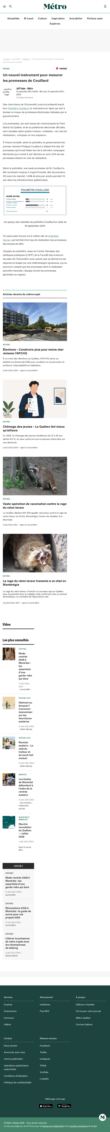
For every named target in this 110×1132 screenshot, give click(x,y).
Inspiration (58, 18)
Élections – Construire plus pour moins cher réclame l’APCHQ (33, 351)
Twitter (43, 1052)
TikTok (43, 1065)
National (26, 59)
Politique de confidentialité (17, 1082)
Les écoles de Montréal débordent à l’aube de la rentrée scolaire (26, 786)
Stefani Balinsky (26, 729)
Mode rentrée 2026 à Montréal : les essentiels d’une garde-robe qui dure (17, 882)
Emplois (8, 1004)
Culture (42, 18)
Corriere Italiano (84, 1024)
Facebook (45, 1045)
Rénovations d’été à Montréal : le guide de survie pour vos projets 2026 (18, 912)
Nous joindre (10, 1045)
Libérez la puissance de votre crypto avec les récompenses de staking (17, 942)
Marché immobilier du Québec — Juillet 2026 (25, 830)
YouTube (44, 1072)
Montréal (23, 774)
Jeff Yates (20, 88)
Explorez (55, 23)
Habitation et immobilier (24, 818)
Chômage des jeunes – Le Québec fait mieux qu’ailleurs (34, 428)
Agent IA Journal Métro (29, 370)
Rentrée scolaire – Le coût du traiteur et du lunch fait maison (26, 750)
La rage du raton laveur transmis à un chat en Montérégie (34, 583)
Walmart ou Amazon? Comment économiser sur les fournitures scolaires (26, 712)
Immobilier (75, 18)
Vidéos (7, 1024)
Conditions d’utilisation (16, 1075)
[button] (4, 6)
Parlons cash (95, 18)
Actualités (13, 18)
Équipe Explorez (11, 955)
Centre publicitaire (13, 1058)
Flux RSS (44, 1011)
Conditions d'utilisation (78, 1126)
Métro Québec (83, 1017)
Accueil (6, 59)
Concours (9, 1017)
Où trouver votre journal (88, 1011)
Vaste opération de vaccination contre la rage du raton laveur (35, 505)
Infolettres (45, 1004)
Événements (10, 1011)
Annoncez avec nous (14, 1052)
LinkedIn (44, 1078)
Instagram (45, 1058)
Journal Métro (25, 689)
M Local (28, 18)
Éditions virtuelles (85, 1004)
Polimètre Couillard (18, 108)
